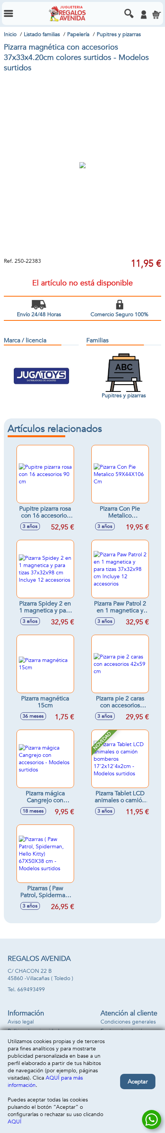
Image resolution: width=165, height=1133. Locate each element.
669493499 (31, 989)
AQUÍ (14, 1121)
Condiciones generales (128, 1021)
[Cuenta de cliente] (143, 14)
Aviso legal (21, 1021)
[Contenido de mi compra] (156, 14)
